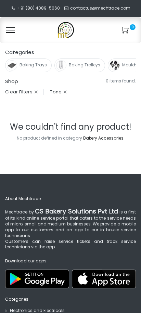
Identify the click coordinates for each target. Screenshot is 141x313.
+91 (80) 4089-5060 (38, 8)
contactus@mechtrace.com (100, 8)
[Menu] (10, 30)
